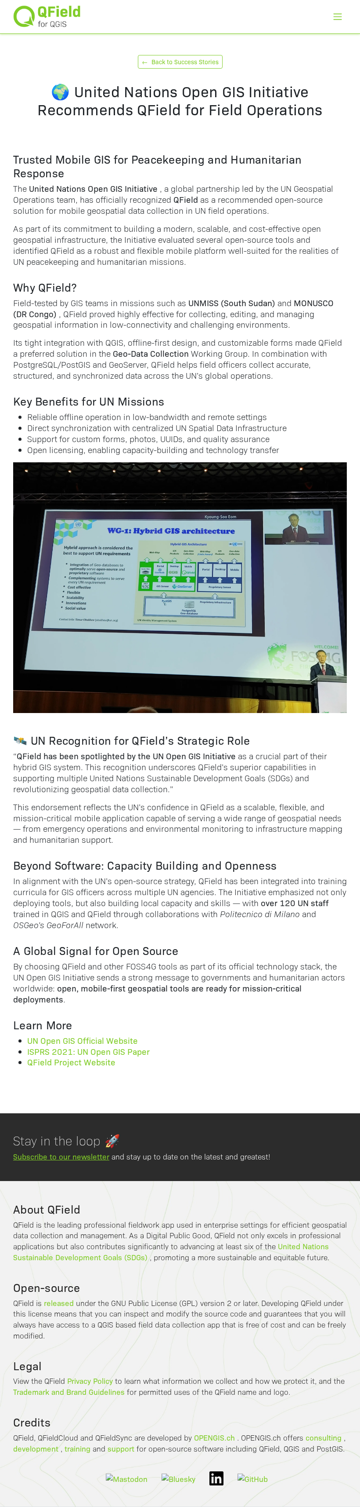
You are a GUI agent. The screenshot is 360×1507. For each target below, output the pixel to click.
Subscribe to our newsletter (61, 1156)
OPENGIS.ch (214, 1437)
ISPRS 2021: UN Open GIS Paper (88, 1051)
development (35, 1448)
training (77, 1448)
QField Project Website (71, 1062)
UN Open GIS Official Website (82, 1040)
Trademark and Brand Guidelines (69, 1391)
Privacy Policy (90, 1380)
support (121, 1448)
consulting (324, 1437)
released (59, 1303)
